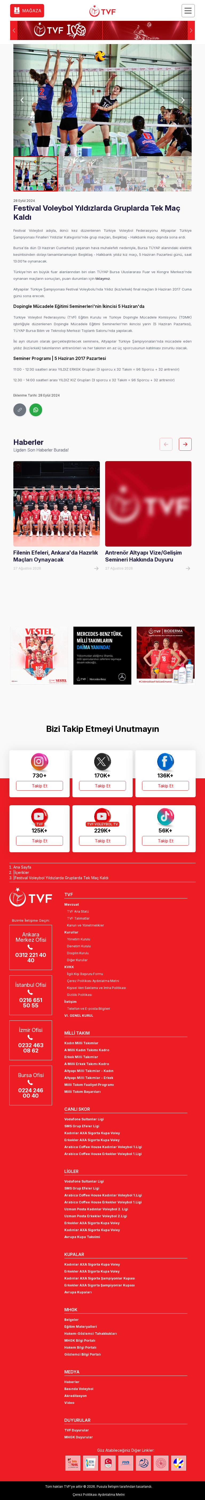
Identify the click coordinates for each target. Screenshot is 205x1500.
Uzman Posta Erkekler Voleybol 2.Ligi (95, 1216)
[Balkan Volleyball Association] (143, 1463)
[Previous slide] (22, 100)
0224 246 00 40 (30, 1093)
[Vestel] (39, 655)
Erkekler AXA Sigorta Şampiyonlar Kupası (99, 1285)
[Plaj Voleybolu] (90, 1463)
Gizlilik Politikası (79, 995)
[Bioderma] (166, 655)
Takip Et (39, 785)
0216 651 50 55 (30, 1003)
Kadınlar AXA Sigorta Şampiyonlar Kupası (99, 1278)
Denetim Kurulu (79, 946)
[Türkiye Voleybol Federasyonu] (102, 11)
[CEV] (178, 1463)
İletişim (70, 1002)
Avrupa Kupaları (78, 1292)
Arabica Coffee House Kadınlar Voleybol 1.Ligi (103, 1147)
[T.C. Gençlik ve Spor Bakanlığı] (160, 1463)
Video (69, 1403)
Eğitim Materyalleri (80, 1327)
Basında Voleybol (78, 1389)
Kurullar (71, 932)
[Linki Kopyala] (19, 409)
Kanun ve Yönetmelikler (85, 925)
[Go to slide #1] (35, 173)
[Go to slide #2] (80, 173)
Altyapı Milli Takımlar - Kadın (88, 1071)
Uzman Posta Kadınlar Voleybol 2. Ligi (96, 1209)
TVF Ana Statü (78, 911)
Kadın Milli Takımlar (81, 1043)
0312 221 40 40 (30, 957)
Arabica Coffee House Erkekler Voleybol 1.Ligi (103, 1154)
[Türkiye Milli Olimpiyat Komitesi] (108, 1463)
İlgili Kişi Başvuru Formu (85, 974)
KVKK (69, 967)
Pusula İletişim (108, 1487)
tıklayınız (103, 278)
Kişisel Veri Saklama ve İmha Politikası (96, 988)
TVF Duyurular (76, 1430)
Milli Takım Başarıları (82, 1092)
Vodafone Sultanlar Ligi (84, 1119)
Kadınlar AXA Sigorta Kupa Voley (92, 1133)
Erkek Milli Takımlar (81, 1057)
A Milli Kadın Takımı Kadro (86, 1050)
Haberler (72, 1382)
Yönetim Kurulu (78, 939)
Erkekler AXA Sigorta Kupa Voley (92, 1140)
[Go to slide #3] (124, 173)
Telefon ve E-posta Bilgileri (88, 1009)
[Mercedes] (102, 655)
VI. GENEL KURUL (78, 1016)
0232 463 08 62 (31, 1048)
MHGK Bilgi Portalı (79, 1340)
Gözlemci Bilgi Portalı (82, 1354)
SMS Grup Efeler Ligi (81, 1126)
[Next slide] (183, 100)
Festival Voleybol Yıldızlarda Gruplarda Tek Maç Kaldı (61, 877)
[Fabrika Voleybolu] (72, 1463)
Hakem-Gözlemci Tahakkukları (90, 1334)
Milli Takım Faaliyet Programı (89, 1085)
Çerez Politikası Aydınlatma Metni (93, 981)
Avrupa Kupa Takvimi (82, 1237)
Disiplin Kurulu (78, 953)
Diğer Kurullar (77, 960)
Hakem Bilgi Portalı (80, 1347)
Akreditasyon (75, 1396)
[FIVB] (125, 1463)
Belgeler (71, 1320)
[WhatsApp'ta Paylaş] (35, 409)
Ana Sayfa (22, 867)
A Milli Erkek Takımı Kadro (86, 1064)
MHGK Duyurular (78, 1437)
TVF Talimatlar (78, 918)
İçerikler (22, 872)
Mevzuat (71, 904)
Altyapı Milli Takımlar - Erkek (88, 1078)
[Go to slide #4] (169, 173)
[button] (191, 30)
